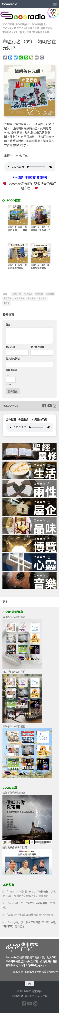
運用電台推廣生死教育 (14, 847)
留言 (8, 324)
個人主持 (28, 294)
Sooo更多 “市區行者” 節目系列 (29, 177)
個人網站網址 (13, 358)
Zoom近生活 (25, 28)
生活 (29, 32)
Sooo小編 (13, 903)
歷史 (22, 32)
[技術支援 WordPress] (22, 996)
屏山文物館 (19, 298)
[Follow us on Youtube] (49, 406)
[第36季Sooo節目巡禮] (27, 777)
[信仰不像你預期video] (27, 843)
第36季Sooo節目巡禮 (13, 726)
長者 (46, 32)
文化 (16, 32)
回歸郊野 (50, 294)
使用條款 (41, 971)
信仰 (36, 28)
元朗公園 (39, 294)
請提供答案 (11, 370)
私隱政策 (30, 971)
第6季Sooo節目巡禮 (36, 903)
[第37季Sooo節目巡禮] (22, 722)
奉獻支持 (18, 971)
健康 (43, 28)
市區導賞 (42, 298)
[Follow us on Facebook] (44, 406)
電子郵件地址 (38, 347)
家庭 (49, 28)
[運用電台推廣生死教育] (27, 874)
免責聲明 (53, 971)
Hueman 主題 (40, 996)
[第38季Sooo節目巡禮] (22, 667)
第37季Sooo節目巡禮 (13, 671)
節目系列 (37, 32)
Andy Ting (16, 294)
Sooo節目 (8, 24)
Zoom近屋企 (39, 24)
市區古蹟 (31, 298)
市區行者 (7, 32)
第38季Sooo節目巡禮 (13, 617)
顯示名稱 (11, 347)
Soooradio (9, 4)
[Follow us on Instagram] (55, 406)
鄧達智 (7, 303)
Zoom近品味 (23, 24)
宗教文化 (7, 298)
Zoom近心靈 (9, 28)
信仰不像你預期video (13, 792)
